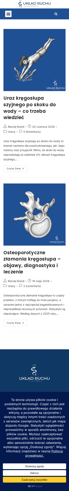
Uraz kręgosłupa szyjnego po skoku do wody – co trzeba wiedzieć (29, 108)
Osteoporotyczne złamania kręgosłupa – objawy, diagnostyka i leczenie (32, 262)
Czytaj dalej (17, 167)
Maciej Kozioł (16, 126)
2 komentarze (32, 286)
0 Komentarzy (32, 131)
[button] (8, 14)
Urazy (11, 131)
